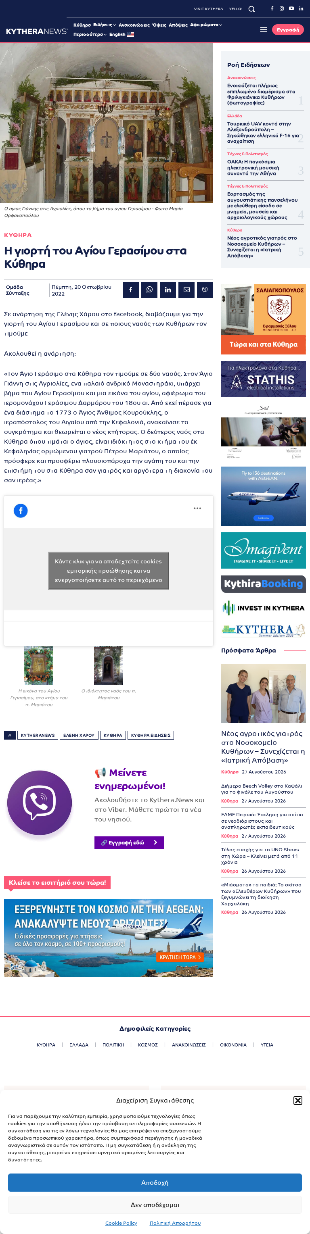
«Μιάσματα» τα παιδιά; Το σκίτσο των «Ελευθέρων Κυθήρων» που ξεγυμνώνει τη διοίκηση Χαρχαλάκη (261, 894)
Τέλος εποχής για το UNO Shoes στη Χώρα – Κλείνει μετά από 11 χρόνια (260, 856)
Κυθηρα (18, 235)
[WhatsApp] (149, 290)
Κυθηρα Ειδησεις (151, 735)
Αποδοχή (155, 1182)
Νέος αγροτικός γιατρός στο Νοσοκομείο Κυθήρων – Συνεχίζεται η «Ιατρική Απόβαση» (262, 246)
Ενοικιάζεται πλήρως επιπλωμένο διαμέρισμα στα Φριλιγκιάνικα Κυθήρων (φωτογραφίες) (261, 94)
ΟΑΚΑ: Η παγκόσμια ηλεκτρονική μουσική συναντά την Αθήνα (253, 167)
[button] (298, 1100)
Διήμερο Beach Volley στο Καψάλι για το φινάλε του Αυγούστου (261, 789)
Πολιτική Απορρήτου (175, 1223)
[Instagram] (282, 9)
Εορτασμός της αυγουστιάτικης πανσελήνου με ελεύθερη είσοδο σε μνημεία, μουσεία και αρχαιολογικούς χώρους (262, 205)
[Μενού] (262, 29)
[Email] (186, 290)
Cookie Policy (121, 1223)
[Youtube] (291, 9)
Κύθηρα (234, 230)
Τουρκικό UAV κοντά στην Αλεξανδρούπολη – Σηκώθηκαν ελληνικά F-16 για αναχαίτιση (263, 132)
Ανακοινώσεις (241, 78)
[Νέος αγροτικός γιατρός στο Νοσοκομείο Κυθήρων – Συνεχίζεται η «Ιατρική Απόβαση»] (263, 693)
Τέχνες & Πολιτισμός (247, 154)
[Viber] (205, 290)
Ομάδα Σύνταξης (17, 290)
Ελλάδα (234, 116)
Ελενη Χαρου (79, 735)
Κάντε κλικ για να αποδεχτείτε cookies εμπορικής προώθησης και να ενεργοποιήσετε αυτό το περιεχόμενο (108, 570)
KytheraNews (38, 735)
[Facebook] (272, 9)
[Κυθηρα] (37, 31)
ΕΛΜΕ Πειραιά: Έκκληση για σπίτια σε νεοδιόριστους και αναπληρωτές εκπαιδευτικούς (262, 821)
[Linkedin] (301, 9)
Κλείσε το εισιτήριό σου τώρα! (57, 882)
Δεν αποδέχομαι (155, 1204)
